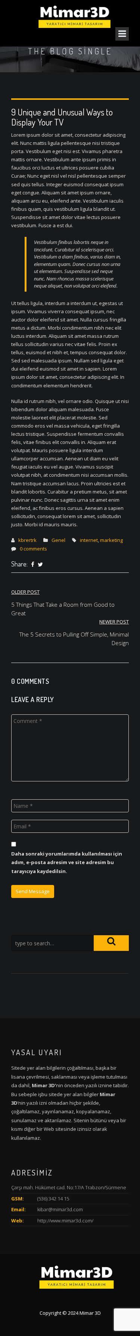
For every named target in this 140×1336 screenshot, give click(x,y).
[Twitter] (40, 565)
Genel (58, 540)
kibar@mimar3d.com (60, 1209)
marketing (111, 540)
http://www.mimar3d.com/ (65, 1220)
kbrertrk (27, 540)
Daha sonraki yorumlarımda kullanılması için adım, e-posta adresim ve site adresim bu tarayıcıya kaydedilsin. (66, 862)
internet (89, 540)
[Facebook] (32, 565)
